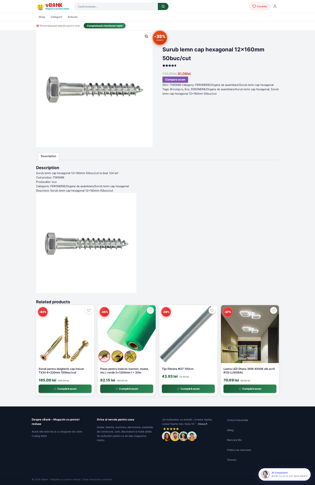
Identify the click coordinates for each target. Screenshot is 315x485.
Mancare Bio (234, 439)
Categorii (56, 16)
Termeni (231, 459)
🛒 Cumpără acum (65, 388)
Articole (72, 16)
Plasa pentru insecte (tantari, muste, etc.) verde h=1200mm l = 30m (124, 370)
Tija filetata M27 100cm (177, 369)
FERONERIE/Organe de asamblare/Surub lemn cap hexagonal (234, 85)
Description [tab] (48, 156)
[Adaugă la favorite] (88, 310)
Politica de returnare (239, 449)
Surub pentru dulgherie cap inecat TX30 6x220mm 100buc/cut (61, 370)
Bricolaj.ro (176, 89)
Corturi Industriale (237, 420)
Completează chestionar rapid (104, 25)
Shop (42, 16)
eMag (230, 430)
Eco (187, 89)
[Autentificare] (275, 6)
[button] (146, 36)
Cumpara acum (175, 79)
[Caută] (163, 6)
